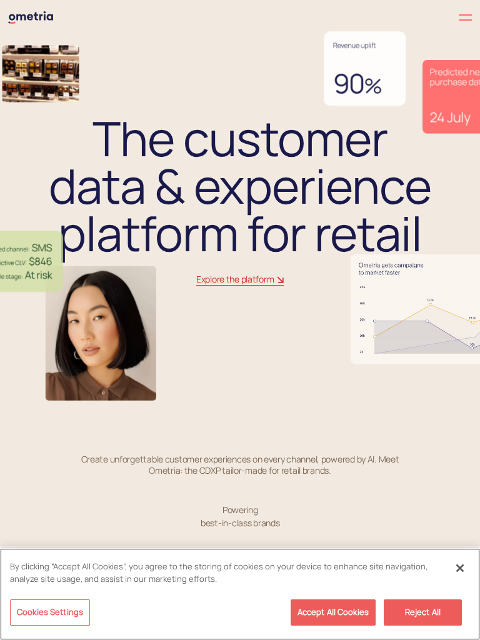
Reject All (423, 612)
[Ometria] (30, 17)
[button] (356, 17)
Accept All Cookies (333, 612)
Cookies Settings (50, 612)
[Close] (460, 568)
